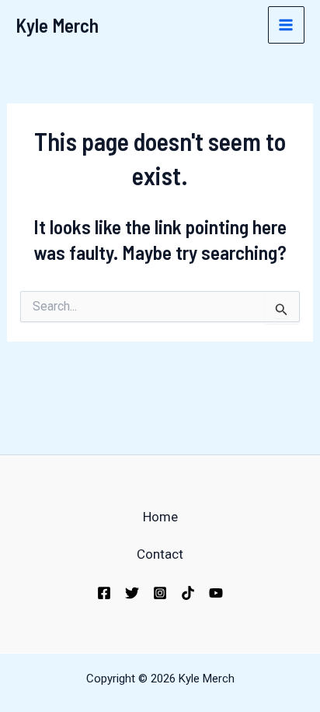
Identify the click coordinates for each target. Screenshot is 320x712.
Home (160, 516)
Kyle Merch (57, 25)
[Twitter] (132, 593)
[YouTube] (216, 593)
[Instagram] (160, 593)
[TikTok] (188, 593)
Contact (160, 554)
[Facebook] (104, 593)
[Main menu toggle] (286, 25)
